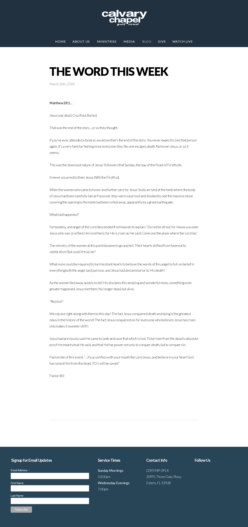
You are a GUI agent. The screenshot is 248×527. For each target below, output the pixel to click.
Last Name (17, 495)
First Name (17, 483)
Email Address (20, 470)
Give (162, 41)
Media (130, 41)
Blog (146, 41)
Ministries (107, 41)
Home (60, 41)
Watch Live (182, 41)
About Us (81, 41)
